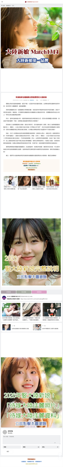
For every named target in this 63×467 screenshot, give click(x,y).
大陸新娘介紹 (14, 296)
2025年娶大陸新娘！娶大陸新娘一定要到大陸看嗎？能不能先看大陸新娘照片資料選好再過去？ (11, 320)
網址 (43, 447)
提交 (8, 451)
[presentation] (51, 305)
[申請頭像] (59, 431)
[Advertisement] (31, 80)
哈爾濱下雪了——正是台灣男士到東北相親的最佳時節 (10, 189)
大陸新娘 (8, 292)
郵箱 (24, 447)
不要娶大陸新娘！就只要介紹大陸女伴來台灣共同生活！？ (52, 189)
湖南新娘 (39, 292)
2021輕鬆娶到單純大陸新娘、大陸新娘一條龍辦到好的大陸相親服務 (51, 320)
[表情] (58, 443)
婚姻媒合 (8, 5)
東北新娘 (23, 292)
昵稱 (5, 447)
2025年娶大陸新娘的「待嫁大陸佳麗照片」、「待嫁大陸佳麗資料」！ (31, 320)
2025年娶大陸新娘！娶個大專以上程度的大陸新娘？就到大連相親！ (38, 189)
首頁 (4, 5)
